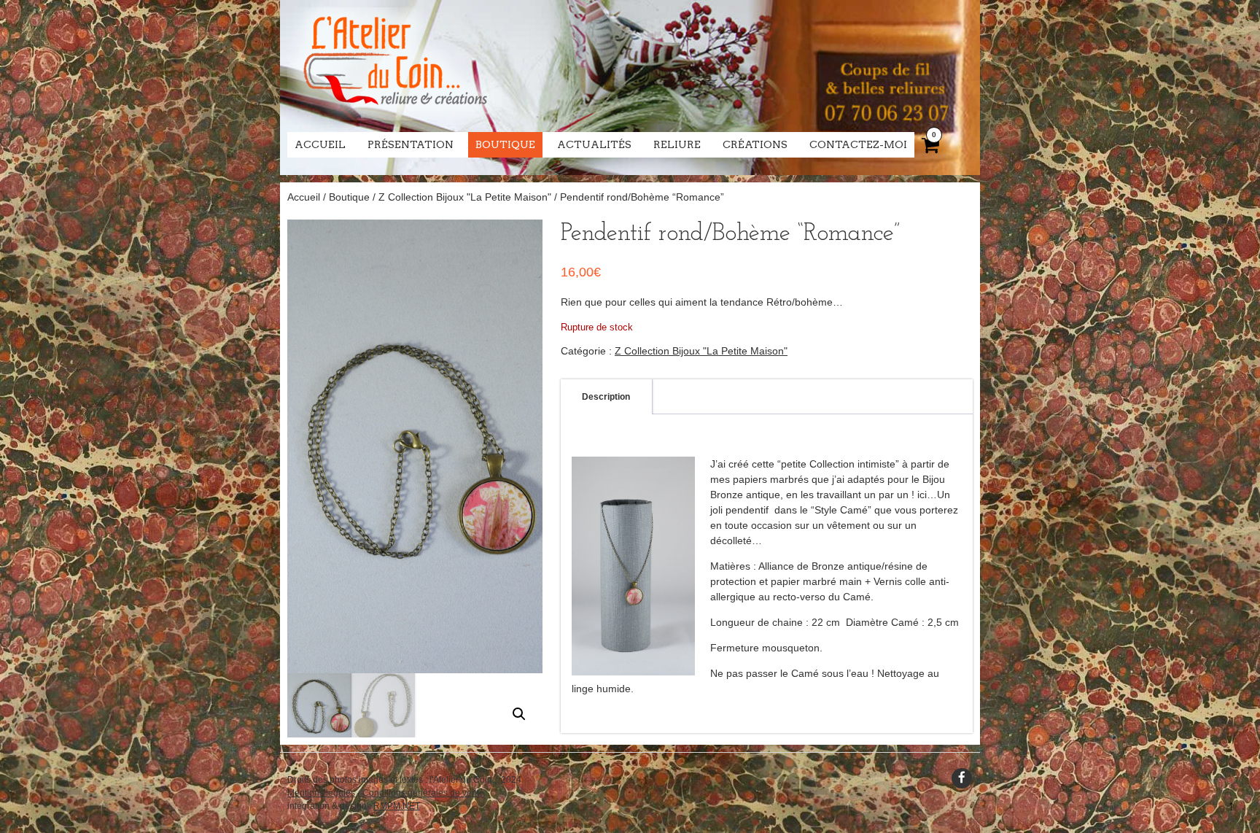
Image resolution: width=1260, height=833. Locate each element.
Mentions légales (321, 793)
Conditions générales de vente (423, 793)
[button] (519, 714)
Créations (755, 144)
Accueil (320, 144)
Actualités (594, 144)
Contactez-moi (858, 144)
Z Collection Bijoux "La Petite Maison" (464, 197)
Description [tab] (606, 397)
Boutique (505, 144)
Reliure (677, 144)
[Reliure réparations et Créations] (394, 117)
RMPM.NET (396, 806)
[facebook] (962, 778)
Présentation (411, 144)
